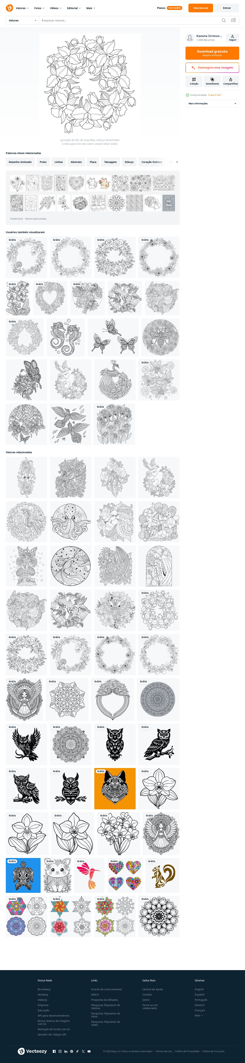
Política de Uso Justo (213, 1051)
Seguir (232, 39)
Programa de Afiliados (104, 999)
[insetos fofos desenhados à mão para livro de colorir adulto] (159, 380)
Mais (89, 8)
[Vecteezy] (9, 8)
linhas (59, 162)
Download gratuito (212, 53)
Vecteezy (43, 994)
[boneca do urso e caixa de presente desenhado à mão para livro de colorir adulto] (159, 521)
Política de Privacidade (187, 1051)
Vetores (21, 8)
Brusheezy (44, 989)
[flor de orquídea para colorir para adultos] (18, 298)
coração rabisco (152, 162)
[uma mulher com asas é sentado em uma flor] (161, 833)
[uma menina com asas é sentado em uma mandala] (24, 699)
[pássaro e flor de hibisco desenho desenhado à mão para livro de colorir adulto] (159, 566)
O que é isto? (214, 95)
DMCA (95, 994)
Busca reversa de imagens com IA (54, 1022)
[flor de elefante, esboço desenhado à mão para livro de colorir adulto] (115, 610)
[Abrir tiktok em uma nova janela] (77, 1051)
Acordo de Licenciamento (106, 989)
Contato (147, 994)
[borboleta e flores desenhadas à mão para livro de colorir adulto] (26, 380)
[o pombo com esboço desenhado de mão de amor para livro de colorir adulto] (70, 380)
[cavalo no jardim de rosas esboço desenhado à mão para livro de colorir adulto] (70, 477)
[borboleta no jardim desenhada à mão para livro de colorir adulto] (26, 424)
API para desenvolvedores (53, 1015)
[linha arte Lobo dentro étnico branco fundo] (115, 788)
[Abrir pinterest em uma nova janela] (71, 1051)
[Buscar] (224, 20)
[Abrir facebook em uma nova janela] (54, 1051)
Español (199, 994)
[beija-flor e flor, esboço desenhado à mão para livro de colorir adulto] (125, 298)
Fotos (37, 8)
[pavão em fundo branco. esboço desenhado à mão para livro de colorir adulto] (115, 380)
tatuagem (110, 162)
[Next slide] (174, 162)
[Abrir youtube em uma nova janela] (89, 1051)
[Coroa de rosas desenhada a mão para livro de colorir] (25, 337)
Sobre (145, 999)
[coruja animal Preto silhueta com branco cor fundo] (26, 744)
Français (200, 1010)
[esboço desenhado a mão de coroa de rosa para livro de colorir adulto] (115, 257)
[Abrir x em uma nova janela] (83, 1051)
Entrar (227, 8)
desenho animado (20, 162)
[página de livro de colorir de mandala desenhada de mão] (158, 699)
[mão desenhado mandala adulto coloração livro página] (70, 744)
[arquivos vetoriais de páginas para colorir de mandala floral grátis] (159, 916)
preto (43, 162)
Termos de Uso (164, 1051)
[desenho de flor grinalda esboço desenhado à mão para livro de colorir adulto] (26, 257)
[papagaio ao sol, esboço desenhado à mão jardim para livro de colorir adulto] (115, 566)
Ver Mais (169, 203)
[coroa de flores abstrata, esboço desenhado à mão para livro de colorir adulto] (159, 257)
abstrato (76, 162)
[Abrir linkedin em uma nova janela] (65, 1051)
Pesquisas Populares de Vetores (105, 1006)
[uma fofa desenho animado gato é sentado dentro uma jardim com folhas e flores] (57, 875)
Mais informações (198, 103)
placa (93, 162)
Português (201, 999)
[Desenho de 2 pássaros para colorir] (70, 424)
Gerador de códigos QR (52, 1034)
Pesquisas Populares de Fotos (105, 1015)
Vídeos (54, 8)
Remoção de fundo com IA (54, 1029)
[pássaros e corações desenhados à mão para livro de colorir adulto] (87, 298)
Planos (161, 8)
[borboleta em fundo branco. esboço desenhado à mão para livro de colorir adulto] (113, 337)
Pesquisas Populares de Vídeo (105, 1023)
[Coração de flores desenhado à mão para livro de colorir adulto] (50, 298)
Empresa (43, 1005)
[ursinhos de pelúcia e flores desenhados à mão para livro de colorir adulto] (114, 424)
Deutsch (200, 1005)
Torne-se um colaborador (150, 1006)
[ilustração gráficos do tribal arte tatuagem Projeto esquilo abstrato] (162, 875)
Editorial (72, 8)
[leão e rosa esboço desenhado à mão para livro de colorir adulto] (115, 521)
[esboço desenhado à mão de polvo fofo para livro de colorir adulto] (70, 521)
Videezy (42, 999)
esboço (129, 162)
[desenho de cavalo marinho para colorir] (66, 337)
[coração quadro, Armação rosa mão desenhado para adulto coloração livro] (112, 699)
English (199, 989)
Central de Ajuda (152, 989)
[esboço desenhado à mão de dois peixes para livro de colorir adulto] (26, 477)
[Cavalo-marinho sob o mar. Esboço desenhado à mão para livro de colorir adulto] (26, 521)
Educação (43, 1010)
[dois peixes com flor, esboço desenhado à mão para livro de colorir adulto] (70, 566)
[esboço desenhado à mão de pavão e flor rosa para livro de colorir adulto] (115, 477)
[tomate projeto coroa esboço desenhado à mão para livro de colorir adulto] (70, 257)
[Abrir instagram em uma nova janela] (60, 1051)
